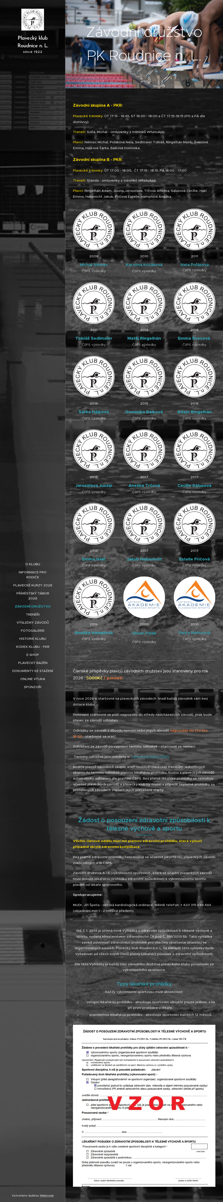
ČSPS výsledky (194, 270)
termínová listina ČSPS (150, 757)
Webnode (47, 1195)
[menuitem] (32, 564)
